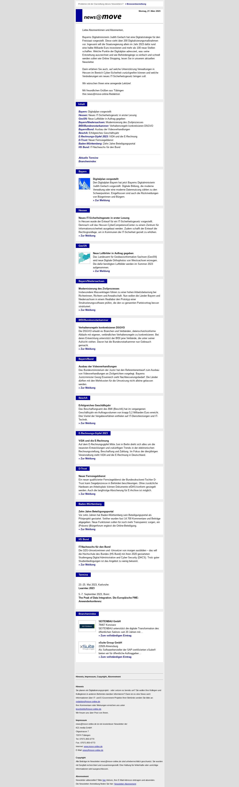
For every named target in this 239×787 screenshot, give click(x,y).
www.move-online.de (93, 746)
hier (104, 780)
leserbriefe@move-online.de (88, 709)
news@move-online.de (93, 750)
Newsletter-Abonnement (125, 784)
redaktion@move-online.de (88, 701)
